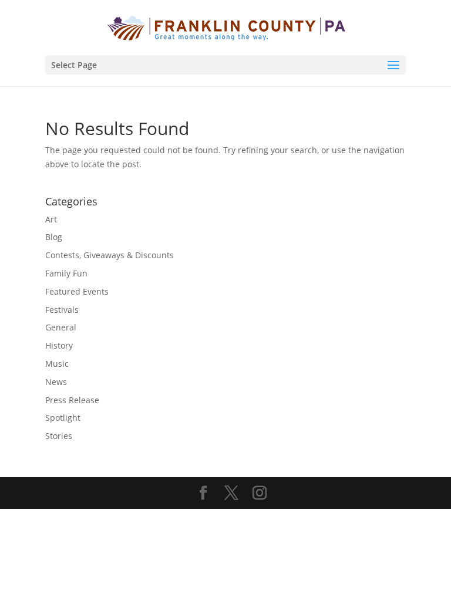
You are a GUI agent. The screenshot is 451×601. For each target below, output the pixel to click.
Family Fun (66, 273)
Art (51, 219)
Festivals (62, 309)
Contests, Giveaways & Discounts (109, 255)
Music (57, 363)
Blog (53, 236)
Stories (58, 435)
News (56, 381)
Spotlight (62, 417)
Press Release (72, 400)
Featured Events (77, 291)
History (59, 345)
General (60, 327)
